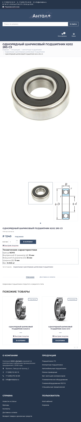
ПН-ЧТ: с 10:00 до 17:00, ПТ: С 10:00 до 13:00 (18, 4)
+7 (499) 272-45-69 (25, 2)
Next (77, 347)
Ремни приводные (49, 372)
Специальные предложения (53, 387)
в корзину (20, 340)
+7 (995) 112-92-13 (9, 2)
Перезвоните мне (11, 7)
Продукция (15, 50)
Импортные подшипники (32, 50)
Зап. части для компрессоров (53, 376)
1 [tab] (40, 223)
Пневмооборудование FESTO (54, 383)
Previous (75, 347)
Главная (6, 50)
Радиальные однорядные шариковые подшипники (25, 52)
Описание (30, 277)
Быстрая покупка (11, 245)
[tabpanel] (40, 193)
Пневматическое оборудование (55, 380)
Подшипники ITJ (49, 361)
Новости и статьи (9, 401)
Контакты (6, 409)
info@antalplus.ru (41, 2)
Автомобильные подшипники (54, 368)
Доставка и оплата (47, 277)
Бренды (6, 405)
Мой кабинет (47, 401)
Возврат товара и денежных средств (17, 416)
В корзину (28, 242)
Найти (74, 24)
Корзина (45, 405)
